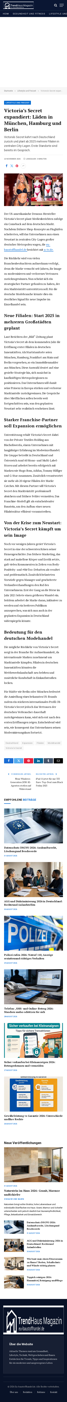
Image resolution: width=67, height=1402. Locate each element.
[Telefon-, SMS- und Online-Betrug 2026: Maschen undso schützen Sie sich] (33, 986)
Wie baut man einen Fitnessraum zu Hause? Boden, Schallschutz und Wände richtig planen (44, 1262)
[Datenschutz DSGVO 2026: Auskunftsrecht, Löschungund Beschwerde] (33, 825)
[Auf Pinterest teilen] (16, 166)
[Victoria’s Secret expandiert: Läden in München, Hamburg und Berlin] (33, 189)
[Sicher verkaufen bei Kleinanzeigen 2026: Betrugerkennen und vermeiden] (33, 1040)
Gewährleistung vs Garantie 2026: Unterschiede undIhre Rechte (33, 1117)
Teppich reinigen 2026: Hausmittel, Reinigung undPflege (45, 1279)
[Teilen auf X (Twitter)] (11, 166)
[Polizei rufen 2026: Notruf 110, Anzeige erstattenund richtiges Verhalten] (33, 933)
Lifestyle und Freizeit (18, 103)
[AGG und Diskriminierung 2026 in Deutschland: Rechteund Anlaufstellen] (33, 879)
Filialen (40, 743)
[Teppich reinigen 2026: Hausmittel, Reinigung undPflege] (14, 1281)
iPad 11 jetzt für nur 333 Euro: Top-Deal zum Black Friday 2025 (49, 782)
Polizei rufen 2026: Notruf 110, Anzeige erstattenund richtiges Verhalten (28, 956)
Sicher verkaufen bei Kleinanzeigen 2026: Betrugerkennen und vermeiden (29, 1063)
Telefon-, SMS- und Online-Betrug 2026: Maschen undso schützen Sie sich (29, 1010)
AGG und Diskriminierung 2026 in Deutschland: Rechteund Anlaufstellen (33, 903)
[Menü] (62, 5)
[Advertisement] (33, 52)
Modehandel (54, 743)
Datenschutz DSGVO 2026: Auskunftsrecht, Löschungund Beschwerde (30, 849)
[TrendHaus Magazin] (18, 5)
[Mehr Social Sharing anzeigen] (23, 166)
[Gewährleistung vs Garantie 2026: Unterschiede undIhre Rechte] (33, 1094)
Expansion (27, 743)
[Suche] (56, 5)
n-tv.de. (48, 249)
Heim (6, 13)
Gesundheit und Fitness (29, 13)
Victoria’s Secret (14, 748)
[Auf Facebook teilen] (6, 166)
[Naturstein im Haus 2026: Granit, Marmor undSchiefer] (33, 1164)
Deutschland (12, 743)
